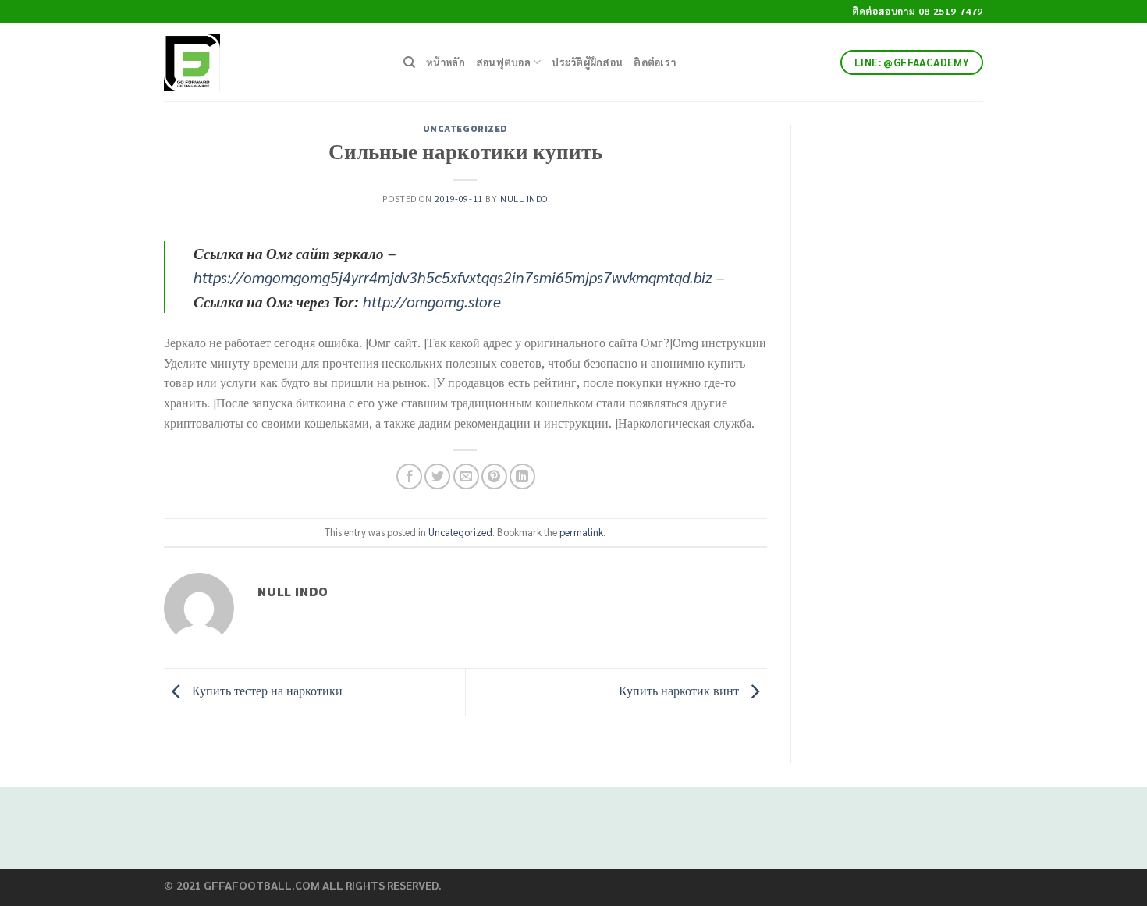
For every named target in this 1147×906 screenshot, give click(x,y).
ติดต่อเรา (655, 62)
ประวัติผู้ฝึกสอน (587, 62)
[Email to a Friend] (466, 476)
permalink (581, 531)
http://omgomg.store (432, 301)
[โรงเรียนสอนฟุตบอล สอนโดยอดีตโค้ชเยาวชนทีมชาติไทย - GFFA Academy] (272, 62)
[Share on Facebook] (409, 476)
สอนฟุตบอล (503, 62)
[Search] (409, 62)
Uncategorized (465, 129)
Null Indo (524, 198)
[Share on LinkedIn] (522, 476)
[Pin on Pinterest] (494, 476)
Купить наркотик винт (680, 690)
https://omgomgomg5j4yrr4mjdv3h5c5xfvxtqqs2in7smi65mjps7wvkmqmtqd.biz (453, 276)
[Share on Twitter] (437, 476)
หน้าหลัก (445, 62)
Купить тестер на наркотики (266, 690)
